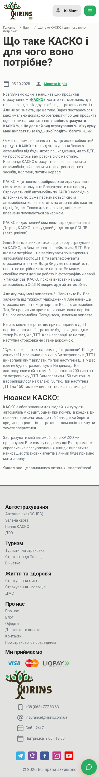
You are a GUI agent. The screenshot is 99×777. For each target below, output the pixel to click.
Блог (26, 27)
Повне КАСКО (17, 526)
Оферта (12, 623)
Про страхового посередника (30, 642)
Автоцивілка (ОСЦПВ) (24, 514)
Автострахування (26, 507)
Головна (9, 27)
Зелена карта (17, 520)
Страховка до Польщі (24, 557)
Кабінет (71, 11)
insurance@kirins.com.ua (46, 717)
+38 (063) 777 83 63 (42, 707)
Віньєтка (12, 563)
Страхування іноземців (25, 587)
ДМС (9, 593)
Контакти (13, 636)
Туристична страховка (25, 550)
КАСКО (37, 99)
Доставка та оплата (22, 630)
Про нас (12, 611)
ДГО (9, 533)
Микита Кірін (55, 84)
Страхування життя (22, 581)
